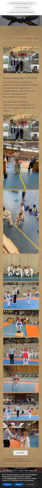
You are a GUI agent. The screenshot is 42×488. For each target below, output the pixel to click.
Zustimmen (7, 484)
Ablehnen (18, 484)
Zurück (29, 38)
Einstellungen (11, 479)
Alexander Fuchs (11, 459)
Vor (35, 38)
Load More (20, 453)
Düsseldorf (11, 461)
